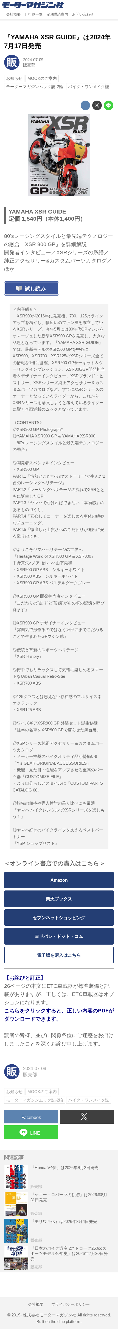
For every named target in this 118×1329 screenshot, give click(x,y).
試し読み (35, 288)
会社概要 (13, 14)
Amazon (59, 880)
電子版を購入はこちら (59, 955)
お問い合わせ (83, 14)
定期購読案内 (57, 14)
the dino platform (65, 1321)
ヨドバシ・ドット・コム (59, 936)
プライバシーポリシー (70, 1304)
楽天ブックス (59, 898)
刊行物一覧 (34, 14)
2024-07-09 (33, 59)
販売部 (29, 65)
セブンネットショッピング (59, 917)
